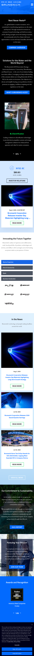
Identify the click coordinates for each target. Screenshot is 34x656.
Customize (17, 645)
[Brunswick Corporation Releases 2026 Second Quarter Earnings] (17, 400)
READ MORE (17, 223)
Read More (17, 386)
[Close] (32, 624)
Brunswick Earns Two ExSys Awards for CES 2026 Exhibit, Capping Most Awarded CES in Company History (17, 455)
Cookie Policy (10, 641)
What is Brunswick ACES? (17, 92)
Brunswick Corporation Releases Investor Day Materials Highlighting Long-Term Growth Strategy (17, 377)
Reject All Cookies (17, 649)
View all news (17, 477)
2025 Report (17, 527)
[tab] (17, 262)
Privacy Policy (17, 641)
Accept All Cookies (17, 653)
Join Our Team (17, 567)
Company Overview (17, 47)
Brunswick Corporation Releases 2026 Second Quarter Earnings (17, 416)
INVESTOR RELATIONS (17, 180)
